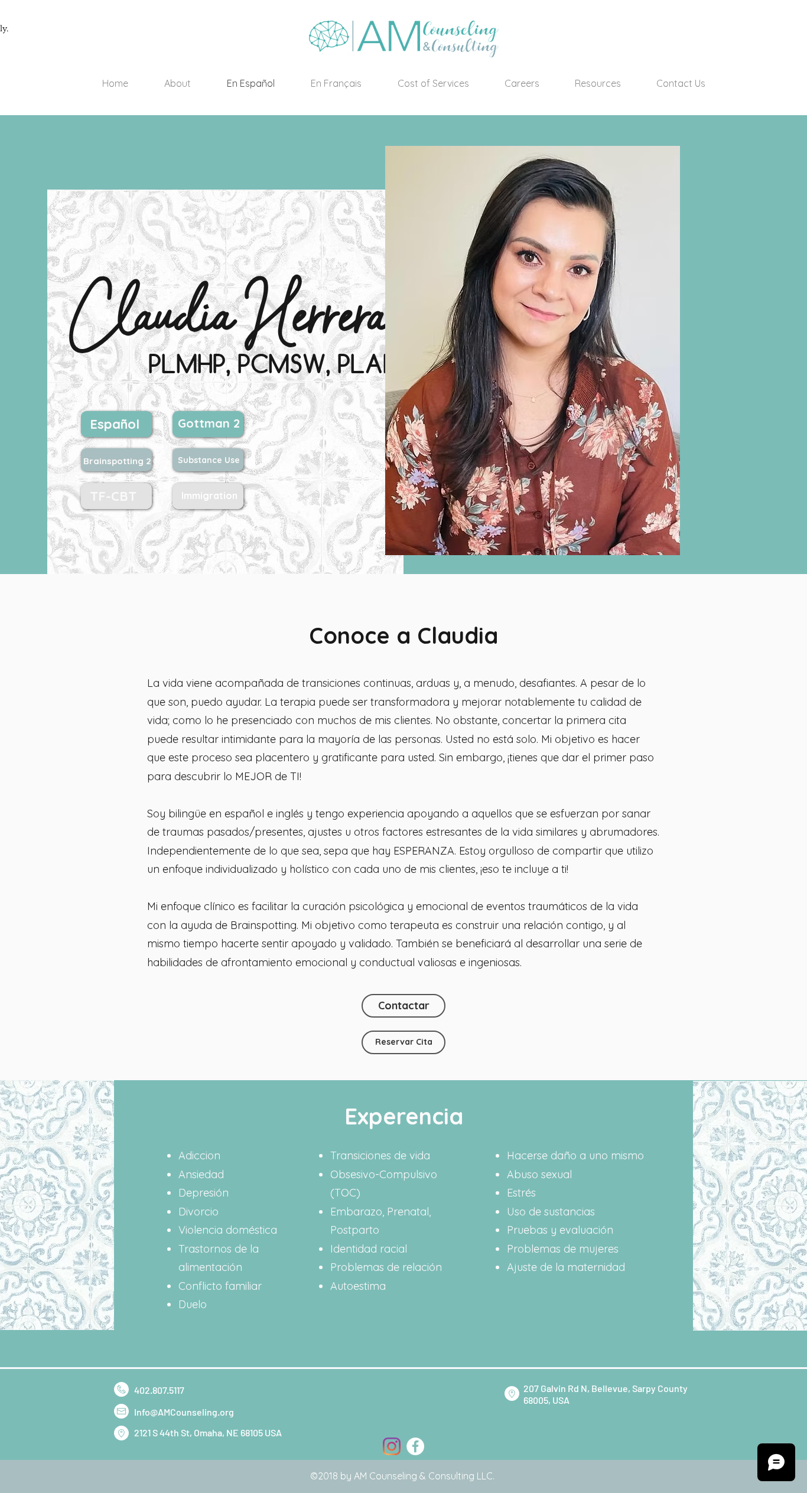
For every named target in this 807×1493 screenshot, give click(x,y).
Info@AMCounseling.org (184, 1411)
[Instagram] (392, 1446)
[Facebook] (415, 1446)
